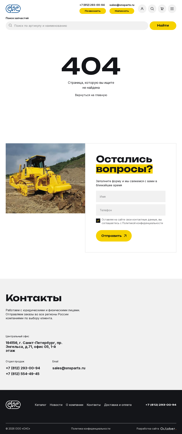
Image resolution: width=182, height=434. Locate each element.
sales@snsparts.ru (121, 5)
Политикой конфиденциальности (142, 223)
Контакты (94, 405)
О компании (74, 405)
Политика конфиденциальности (90, 428)
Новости (56, 405)
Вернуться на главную (91, 95)
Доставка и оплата (118, 405)
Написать (122, 11)
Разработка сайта (148, 428)
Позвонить (93, 11)
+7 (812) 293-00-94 (92, 5)
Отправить (111, 236)
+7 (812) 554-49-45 (22, 374)
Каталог (40, 405)
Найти (163, 25)
